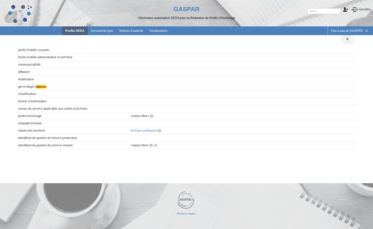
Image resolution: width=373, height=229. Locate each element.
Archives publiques (143, 130)
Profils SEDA (75, 30)
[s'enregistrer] (346, 10)
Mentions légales (186, 213)
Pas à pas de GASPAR (347, 30)
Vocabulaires (158, 30)
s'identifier (364, 9)
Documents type (102, 30)
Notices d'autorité (131, 30)
